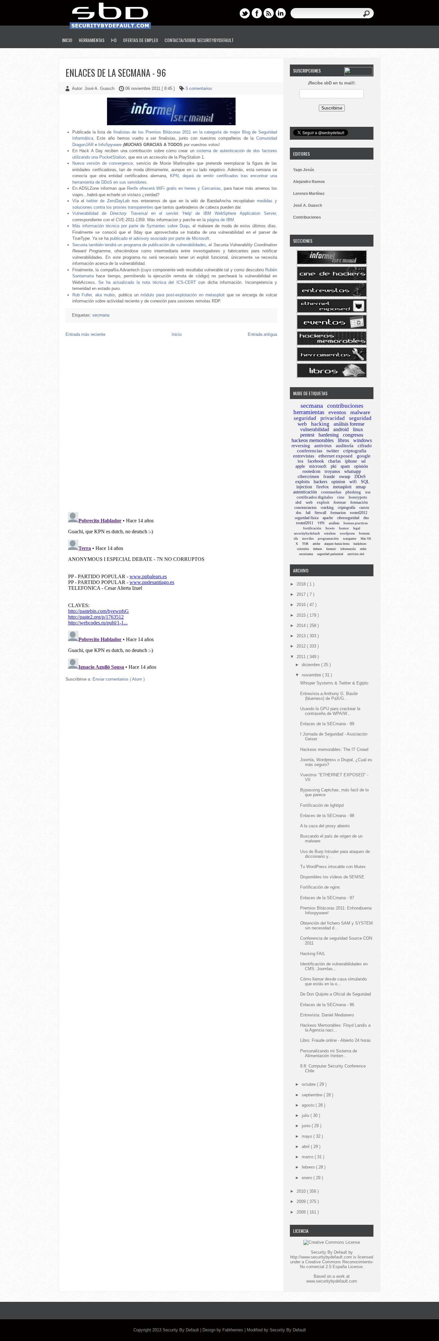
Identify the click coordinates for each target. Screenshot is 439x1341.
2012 (302, 646)
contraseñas (331, 492)
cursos (364, 507)
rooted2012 (358, 512)
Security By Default (181, 1330)
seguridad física (306, 518)
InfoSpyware (109, 144)
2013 (302, 635)
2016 (302, 604)
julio (306, 1115)
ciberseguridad (348, 518)
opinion (338, 481)
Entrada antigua (262, 334)
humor (344, 528)
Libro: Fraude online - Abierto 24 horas (335, 1040)
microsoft (318, 466)
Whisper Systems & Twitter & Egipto (334, 683)
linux (358, 429)
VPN (321, 523)
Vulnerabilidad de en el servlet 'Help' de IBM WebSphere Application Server (174, 213)
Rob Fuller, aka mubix (93, 294)
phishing (353, 492)
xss (368, 492)
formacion (338, 512)
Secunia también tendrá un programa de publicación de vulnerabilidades (139, 244)
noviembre (312, 675)
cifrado (365, 445)
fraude (329, 476)
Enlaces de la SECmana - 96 (116, 72)
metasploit (342, 486)
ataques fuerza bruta (336, 543)
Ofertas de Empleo (140, 40)
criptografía (346, 507)
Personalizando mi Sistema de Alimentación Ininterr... (328, 1053)
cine (341, 497)
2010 (302, 1191)
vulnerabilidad (314, 429)
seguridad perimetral (330, 554)
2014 (302, 625)
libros (343, 440)
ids (296, 538)
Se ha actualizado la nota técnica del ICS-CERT (147, 282)
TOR (305, 543)
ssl (363, 461)
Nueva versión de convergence (102, 163)
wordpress (347, 533)
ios (300, 461)
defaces (317, 549)
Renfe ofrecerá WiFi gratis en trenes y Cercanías (174, 188)
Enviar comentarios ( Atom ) (119, 679)
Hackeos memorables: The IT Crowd (334, 749)
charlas (334, 461)
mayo (307, 1136)
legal (356, 528)
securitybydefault (307, 533)
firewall (320, 512)
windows (362, 440)
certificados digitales (315, 497)
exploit (323, 502)
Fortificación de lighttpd (322, 805)
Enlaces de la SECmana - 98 (327, 815)
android (341, 429)
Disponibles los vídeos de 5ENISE (332, 877)
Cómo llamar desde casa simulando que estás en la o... (333, 981)
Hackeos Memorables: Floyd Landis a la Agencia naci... (335, 1027)
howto (330, 528)
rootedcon (311, 471)
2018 (302, 584)
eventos (337, 412)
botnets (364, 533)
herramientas (308, 412)
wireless (330, 533)
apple (300, 466)
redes (363, 549)
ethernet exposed (335, 455)
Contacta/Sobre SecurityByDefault (199, 40)
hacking (320, 424)
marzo (308, 1156)
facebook (316, 461)
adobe (316, 543)
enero (307, 1177)
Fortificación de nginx (320, 887)
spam (345, 466)
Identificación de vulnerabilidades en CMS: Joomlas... (334, 966)
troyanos (332, 471)
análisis (334, 523)
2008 (302, 1212)
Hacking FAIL (312, 953)
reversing (300, 445)
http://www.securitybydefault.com (321, 1257)
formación (359, 502)
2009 (302, 1201)
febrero (309, 1167)
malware (360, 412)
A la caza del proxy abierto (325, 825)
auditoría (345, 445)
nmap (361, 486)
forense (340, 502)
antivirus (323, 445)
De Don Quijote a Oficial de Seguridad (335, 994)
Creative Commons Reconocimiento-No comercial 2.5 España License (336, 1264)
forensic (331, 549)
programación (328, 538)
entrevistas (303, 455)
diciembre (311, 664)
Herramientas (91, 40)
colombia (303, 549)
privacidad (332, 418)
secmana (100, 315)
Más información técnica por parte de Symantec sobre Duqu (130, 225)
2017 (302, 594)
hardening (328, 435)
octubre (309, 1084)
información (348, 549)
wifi (353, 481)
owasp (344, 476)
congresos (353, 435)
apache (328, 518)
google (364, 455)
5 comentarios (199, 88)
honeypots (358, 497)
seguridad (305, 418)
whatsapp (352, 471)
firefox (322, 486)
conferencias (309, 450)
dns (366, 518)
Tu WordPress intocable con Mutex (333, 866)
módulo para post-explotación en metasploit (182, 294)
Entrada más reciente (85, 334)
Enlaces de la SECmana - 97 (327, 897)
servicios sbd (355, 554)
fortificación (312, 528)
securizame (306, 554)
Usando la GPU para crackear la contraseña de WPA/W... (330, 711)
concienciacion (305, 507)
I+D (114, 40)
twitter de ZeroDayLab (107, 200)
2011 (302, 656)
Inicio (67, 40)
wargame (349, 538)
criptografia (354, 450)
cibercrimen (308, 476)
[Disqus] (171, 424)
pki (333, 466)
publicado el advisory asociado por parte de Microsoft (159, 238)
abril (306, 1146)
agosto (309, 1105)
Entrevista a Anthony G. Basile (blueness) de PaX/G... (329, 696)
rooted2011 (304, 523)
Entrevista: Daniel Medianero (327, 1015)
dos (298, 512)
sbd (298, 502)
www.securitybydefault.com (331, 1281)
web (309, 502)
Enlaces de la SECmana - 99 (327, 723)
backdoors (360, 543)
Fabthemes (233, 1330)
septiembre (313, 1095)
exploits (302, 481)
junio (307, 1125)
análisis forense (349, 424)
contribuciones (345, 405)
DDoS (360, 476)
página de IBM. (221, 219)
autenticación (305, 492)
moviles (308, 538)
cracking (327, 507)
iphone (351, 461)
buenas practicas (356, 523)
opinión (361, 466)
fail (308, 512)
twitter (333, 450)
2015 (302, 615)
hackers (320, 481)
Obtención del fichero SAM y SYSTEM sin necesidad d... (336, 925)
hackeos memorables (312, 440)
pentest (307, 435)
